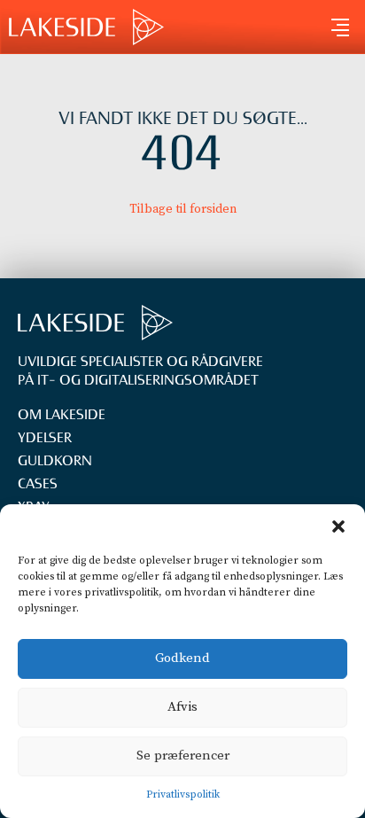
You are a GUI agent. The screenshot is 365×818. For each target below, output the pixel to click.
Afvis (182, 706)
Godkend (182, 658)
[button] (338, 526)
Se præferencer (182, 755)
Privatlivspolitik (183, 794)
